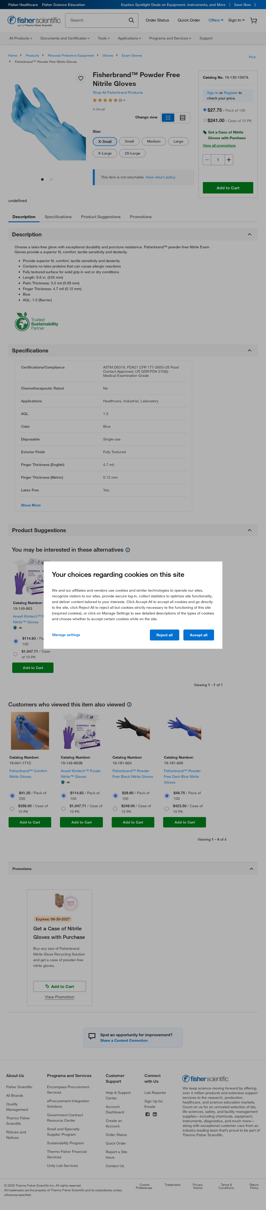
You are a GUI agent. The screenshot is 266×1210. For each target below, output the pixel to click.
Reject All (164, 635)
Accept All (199, 635)
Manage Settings (66, 634)
